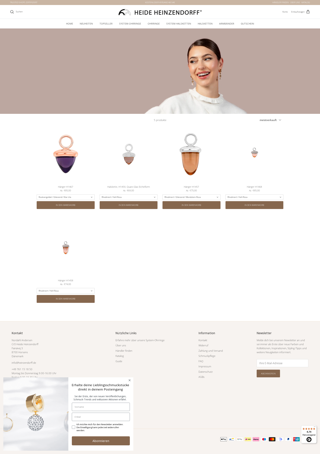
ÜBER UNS (295, 2)
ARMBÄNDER (226, 23)
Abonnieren (268, 373)
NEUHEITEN (86, 23)
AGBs (201, 376)
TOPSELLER (106, 23)
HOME (69, 23)
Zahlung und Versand (210, 350)
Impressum (204, 366)
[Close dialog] (130, 380)
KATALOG (306, 2)
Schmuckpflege (206, 356)
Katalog (120, 356)
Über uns (121, 345)
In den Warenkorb (66, 205)
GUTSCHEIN (247, 23)
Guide (119, 361)
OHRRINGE (154, 23)
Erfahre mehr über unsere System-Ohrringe (140, 340)
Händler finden (124, 350)
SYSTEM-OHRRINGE (130, 23)
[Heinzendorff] (160, 11)
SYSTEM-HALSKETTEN (178, 23)
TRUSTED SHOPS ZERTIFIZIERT (23, 2)
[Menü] (315, 428)
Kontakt (202, 340)
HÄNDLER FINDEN (280, 2)
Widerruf (203, 345)
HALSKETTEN (205, 23)
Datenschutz (205, 371)
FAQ (200, 361)
